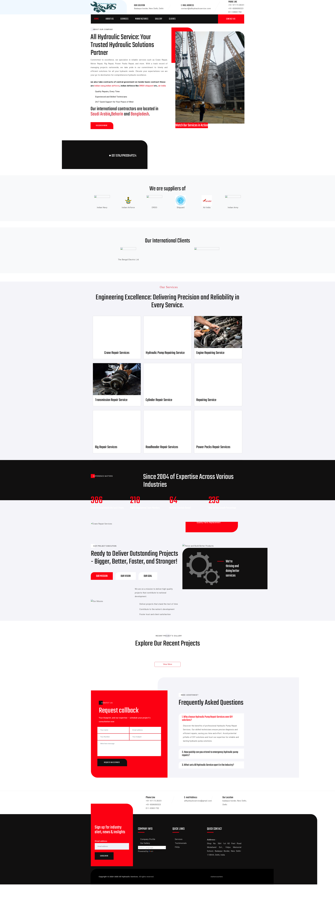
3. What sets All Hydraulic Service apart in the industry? (208, 765)
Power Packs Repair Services (213, 447)
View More (167, 664)
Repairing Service (206, 400)
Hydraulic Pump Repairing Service (165, 353)
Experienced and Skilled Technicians (111, 96)
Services (124, 19)
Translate (158, 851)
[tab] (102, 576)
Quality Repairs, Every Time (107, 91)
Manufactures (141, 19)
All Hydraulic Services (128, 876)
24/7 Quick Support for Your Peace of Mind (114, 101)
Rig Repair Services (106, 447)
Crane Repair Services (116, 353)
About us (110, 19)
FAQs (177, 847)
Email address (101, 841)
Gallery (158, 19)
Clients (172, 19)
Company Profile (147, 839)
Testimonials (181, 843)
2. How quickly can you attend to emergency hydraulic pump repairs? (210, 753)
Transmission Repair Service (111, 400)
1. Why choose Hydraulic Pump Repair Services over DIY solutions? (207, 718)
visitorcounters (217, 876)
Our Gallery (145, 843)
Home (96, 19)
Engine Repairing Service (210, 353)
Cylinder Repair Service (159, 400)
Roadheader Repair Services (162, 447)
